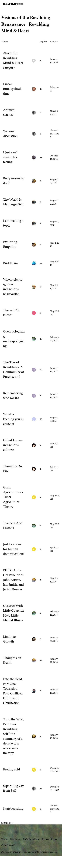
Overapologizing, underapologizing (14, 338)
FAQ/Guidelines (31, 839)
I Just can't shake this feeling (10, 157)
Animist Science (8, 112)
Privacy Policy (8, 844)
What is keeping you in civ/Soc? (13, 419)
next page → (7, 822)
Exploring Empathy (10, 244)
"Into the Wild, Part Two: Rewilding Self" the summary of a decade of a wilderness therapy (13, 736)
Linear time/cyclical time (12, 89)
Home (4, 839)
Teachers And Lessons (12, 525)
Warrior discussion (10, 133)
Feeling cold (11, 769)
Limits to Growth (9, 639)
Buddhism (10, 263)
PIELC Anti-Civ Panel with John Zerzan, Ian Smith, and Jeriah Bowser (13, 580)
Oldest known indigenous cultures (13, 445)
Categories (15, 839)
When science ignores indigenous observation (12, 286)
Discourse (18, 851)
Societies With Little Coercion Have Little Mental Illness (13, 612)
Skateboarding (13, 808)
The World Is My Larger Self (13, 202)
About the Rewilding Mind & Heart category (13, 60)
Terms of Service (49, 839)
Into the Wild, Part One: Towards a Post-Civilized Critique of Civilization (13, 691)
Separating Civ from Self (13, 788)
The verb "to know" (11, 312)
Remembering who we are (13, 395)
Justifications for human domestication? (13, 549)
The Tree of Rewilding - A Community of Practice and (13, 369)
